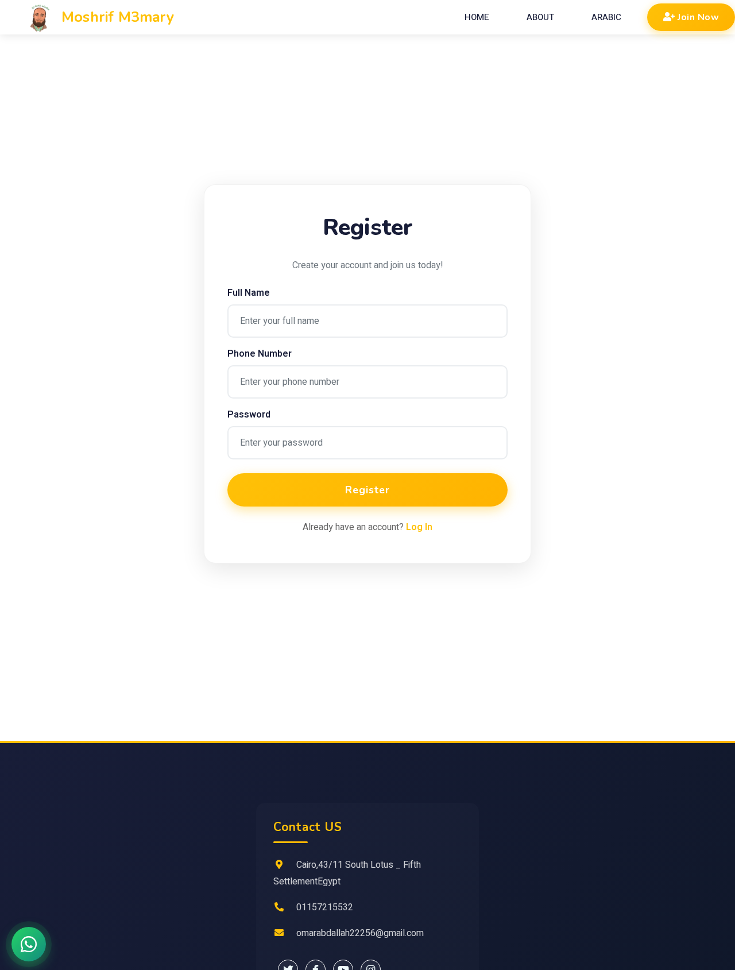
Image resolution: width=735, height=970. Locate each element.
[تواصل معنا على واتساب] (28, 944)
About (540, 17)
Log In (419, 527)
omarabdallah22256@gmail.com (360, 933)
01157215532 (324, 907)
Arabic (606, 17)
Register (367, 490)
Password (248, 415)
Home (477, 17)
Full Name (248, 293)
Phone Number (259, 354)
